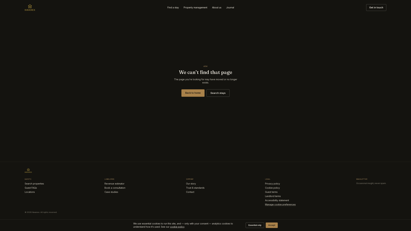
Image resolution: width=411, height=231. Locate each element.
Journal (230, 7)
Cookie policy (272, 187)
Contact (190, 192)
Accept (271, 225)
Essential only (254, 225)
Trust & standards (195, 187)
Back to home (193, 92)
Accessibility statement (277, 200)
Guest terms (271, 192)
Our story (191, 183)
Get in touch (376, 7)
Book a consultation (115, 187)
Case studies (111, 192)
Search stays (218, 93)
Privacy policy (272, 183)
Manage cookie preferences (280, 204)
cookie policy (177, 226)
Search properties (34, 183)
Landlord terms (273, 196)
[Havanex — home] (30, 7)
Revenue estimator (114, 183)
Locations (30, 192)
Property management (195, 7)
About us (216, 7)
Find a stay (173, 7)
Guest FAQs (31, 187)
